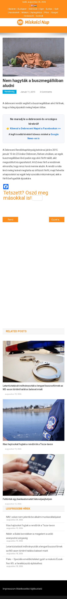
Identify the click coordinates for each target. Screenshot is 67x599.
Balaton (12, 9)
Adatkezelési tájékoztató (29, 588)
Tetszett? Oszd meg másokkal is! (25, 195)
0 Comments (46, 92)
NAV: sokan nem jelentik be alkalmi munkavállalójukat (33, 517)
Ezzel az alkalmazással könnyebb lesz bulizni (58, 219)
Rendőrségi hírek (13, 219)
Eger (42, 9)
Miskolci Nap (37, 22)
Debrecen (33, 9)
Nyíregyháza (36, 12)
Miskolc (25, 12)
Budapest (22, 9)
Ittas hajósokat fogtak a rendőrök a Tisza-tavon (28, 444)
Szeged (54, 12)
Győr (56, 9)
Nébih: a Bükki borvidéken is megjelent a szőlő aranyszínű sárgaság (29, 536)
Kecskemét (14, 12)
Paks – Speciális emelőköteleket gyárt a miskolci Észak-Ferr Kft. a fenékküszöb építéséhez (34, 561)
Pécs (46, 12)
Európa (49, 9)
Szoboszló (29, 16)
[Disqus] (33, 269)
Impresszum (9, 588)
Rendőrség (9, 91)
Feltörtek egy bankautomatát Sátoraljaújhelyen (27, 499)
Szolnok (39, 16)
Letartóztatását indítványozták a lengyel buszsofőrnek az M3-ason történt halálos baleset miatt (33, 387)
